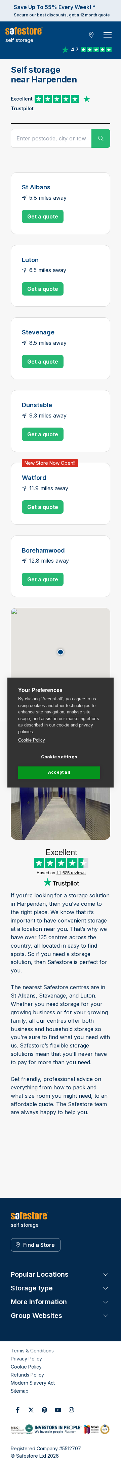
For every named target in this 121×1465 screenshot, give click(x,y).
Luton (30, 259)
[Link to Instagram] (71, 1409)
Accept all (59, 772)
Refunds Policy (27, 1375)
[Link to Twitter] (31, 1409)
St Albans (36, 187)
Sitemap (20, 1391)
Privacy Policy (26, 1358)
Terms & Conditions (32, 1350)
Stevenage (38, 332)
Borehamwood (43, 550)
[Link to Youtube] (58, 1409)
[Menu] (107, 35)
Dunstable (37, 404)
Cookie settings (59, 756)
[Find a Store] (91, 35)
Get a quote (42, 216)
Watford (34, 477)
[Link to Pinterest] (44, 1409)
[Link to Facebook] (17, 1409)
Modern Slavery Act (33, 1383)
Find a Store (39, 1244)
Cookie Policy (31, 740)
